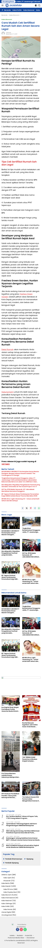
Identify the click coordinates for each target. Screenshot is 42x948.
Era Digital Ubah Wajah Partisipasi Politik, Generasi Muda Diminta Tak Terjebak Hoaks (10, 709)
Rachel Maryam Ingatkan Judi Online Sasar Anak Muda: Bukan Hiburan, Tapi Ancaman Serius (30, 725)
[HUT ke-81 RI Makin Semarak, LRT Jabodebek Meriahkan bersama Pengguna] (31, 545)
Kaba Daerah (6, 886)
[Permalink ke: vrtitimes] (3, 33)
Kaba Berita (6, 883)
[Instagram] (21, 929)
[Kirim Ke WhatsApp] (38, 508)
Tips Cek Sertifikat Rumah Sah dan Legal (19, 163)
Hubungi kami (8, 392)
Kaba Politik (5, 906)
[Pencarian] (39, 5)
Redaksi (20, 935)
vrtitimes (8, 32)
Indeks (12, 935)
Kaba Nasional (6, 901)
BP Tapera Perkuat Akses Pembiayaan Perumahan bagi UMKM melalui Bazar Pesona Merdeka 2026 (20, 495)
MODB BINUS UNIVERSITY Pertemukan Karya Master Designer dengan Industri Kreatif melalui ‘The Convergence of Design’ (20, 473)
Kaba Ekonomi (7, 19)
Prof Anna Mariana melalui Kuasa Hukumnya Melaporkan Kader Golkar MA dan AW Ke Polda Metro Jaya (11, 775)
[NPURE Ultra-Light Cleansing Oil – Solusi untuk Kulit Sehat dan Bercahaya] (31, 569)
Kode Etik (28, 935)
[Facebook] (17, 929)
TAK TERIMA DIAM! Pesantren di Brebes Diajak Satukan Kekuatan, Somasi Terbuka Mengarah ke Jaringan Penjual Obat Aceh (30, 759)
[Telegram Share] (34, 508)
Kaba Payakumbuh (10, 892)
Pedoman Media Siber (16, 938)
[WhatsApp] (25, 929)
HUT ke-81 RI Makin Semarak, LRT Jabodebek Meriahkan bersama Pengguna (18, 490)
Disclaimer (31, 938)
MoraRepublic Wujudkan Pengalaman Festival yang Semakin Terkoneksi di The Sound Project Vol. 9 (21, 485)
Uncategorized (7, 915)
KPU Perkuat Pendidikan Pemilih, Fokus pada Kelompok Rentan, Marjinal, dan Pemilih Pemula (10, 795)
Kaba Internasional (8, 898)
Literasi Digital (6, 912)
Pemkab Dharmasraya (13, 859)
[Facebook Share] (22, 508)
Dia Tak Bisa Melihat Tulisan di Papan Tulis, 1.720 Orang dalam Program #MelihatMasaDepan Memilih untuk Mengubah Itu (22, 817)
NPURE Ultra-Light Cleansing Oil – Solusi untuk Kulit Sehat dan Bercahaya (20, 500)
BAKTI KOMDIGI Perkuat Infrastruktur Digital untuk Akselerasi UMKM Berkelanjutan (22, 846)
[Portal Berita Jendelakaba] (13, 5)
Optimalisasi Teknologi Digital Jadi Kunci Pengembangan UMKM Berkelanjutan (21, 824)
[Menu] (3, 5)
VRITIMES (6, 464)
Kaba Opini (7, 878)
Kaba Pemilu (8, 909)
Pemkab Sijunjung (12, 863)
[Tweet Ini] (26, 508)
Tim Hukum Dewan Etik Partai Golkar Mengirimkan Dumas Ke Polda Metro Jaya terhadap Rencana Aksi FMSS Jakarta (31, 799)
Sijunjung (29, 859)
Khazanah (7, 881)
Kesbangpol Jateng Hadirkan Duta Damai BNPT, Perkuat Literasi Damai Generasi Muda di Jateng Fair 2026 (22, 839)
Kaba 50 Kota (8, 889)
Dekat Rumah (7, 349)
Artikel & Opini (6, 875)
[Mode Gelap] (36, 5)
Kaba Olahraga (7, 903)
